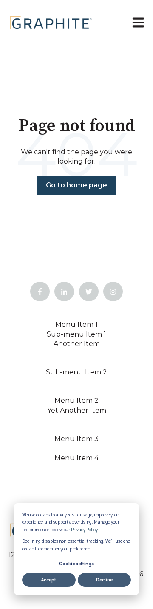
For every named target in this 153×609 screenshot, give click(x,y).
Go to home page (76, 185)
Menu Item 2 (76, 401)
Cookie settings (76, 564)
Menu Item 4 (76, 458)
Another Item (77, 344)
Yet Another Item (76, 410)
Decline (104, 580)
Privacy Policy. (85, 530)
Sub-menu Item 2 (76, 372)
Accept (48, 580)
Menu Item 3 (76, 439)
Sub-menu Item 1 (76, 334)
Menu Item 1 (76, 324)
